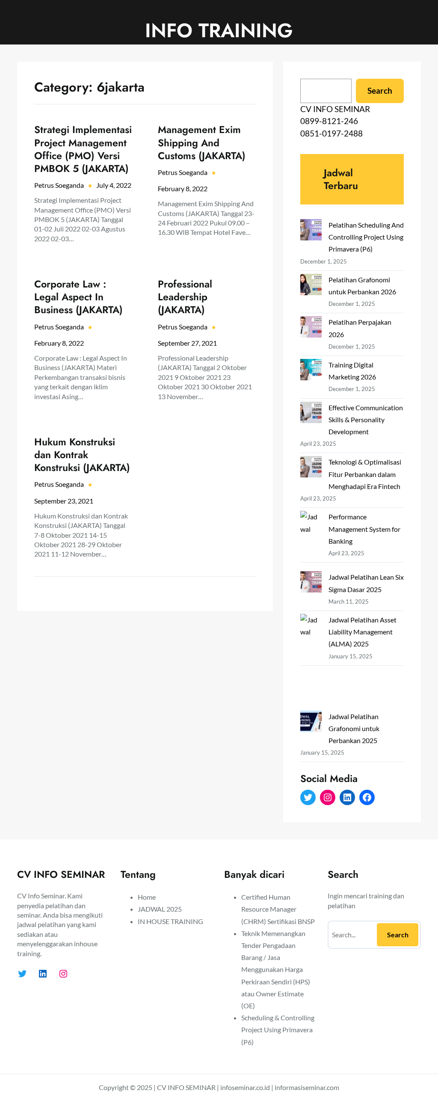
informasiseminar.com (307, 1087)
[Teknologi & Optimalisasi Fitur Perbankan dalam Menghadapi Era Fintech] (311, 468)
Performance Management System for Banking (364, 529)
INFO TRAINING (219, 30)
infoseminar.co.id (245, 1087)
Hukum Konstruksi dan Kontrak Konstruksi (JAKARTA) (82, 455)
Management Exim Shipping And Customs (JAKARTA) (202, 142)
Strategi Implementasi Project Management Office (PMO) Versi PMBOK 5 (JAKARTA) (83, 149)
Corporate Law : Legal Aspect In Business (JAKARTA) (78, 297)
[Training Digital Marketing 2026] (311, 371)
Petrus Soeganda (59, 185)
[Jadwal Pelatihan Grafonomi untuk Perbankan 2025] (311, 723)
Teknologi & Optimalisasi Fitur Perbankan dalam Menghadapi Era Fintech (364, 474)
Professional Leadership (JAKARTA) (185, 297)
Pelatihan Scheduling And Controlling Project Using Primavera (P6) (366, 237)
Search (379, 90)
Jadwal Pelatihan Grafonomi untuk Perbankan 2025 (353, 728)
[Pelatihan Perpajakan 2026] (311, 328)
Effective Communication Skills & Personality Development (365, 419)
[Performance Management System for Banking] (311, 541)
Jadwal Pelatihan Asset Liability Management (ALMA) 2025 (362, 632)
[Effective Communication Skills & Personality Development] (311, 414)
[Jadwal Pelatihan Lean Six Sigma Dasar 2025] (311, 583)
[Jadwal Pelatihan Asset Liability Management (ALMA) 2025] (311, 662)
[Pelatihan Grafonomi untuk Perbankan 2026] (311, 286)
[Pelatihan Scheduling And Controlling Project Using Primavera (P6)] (311, 231)
